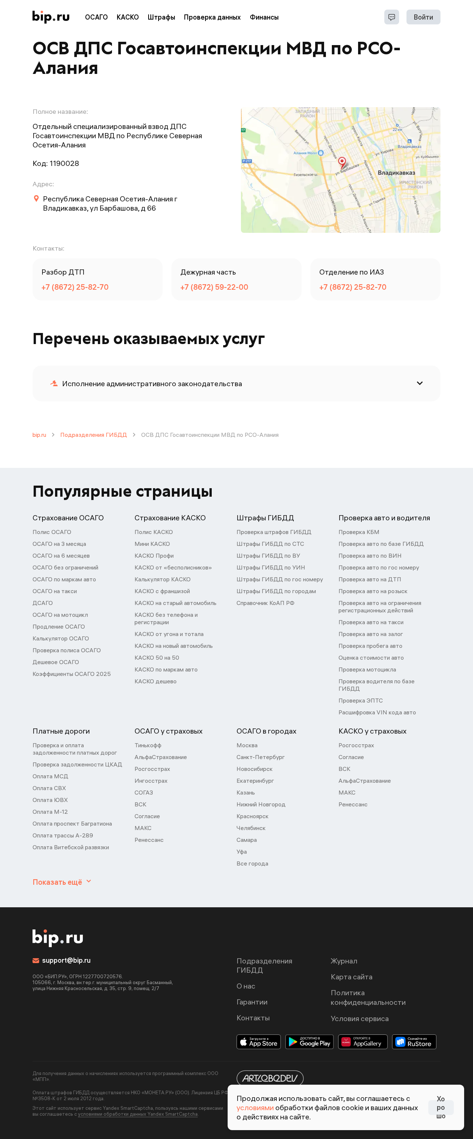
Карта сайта (351, 976)
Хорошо (441, 1107)
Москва (247, 745)
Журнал (344, 960)
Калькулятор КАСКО (163, 579)
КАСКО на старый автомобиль (176, 602)
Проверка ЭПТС (360, 700)
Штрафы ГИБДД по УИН (270, 567)
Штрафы (161, 17)
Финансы (264, 17)
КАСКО (128, 17)
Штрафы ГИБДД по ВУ (268, 555)
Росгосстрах (152, 768)
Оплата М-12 (50, 811)
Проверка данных (212, 17)
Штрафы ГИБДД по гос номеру (279, 579)
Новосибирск (254, 768)
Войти (423, 17)
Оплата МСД (50, 776)
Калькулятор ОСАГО (61, 638)
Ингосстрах (151, 780)
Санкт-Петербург (260, 757)
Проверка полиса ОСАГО (67, 650)
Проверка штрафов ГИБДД (274, 532)
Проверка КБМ (359, 532)
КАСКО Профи (154, 555)
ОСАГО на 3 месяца (59, 543)
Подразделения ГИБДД (93, 434)
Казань (245, 792)
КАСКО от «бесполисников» (173, 567)
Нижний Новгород (261, 804)
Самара (246, 839)
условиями (255, 1107)
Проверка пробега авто (370, 645)
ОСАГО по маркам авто (64, 579)
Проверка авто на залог (370, 634)
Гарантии (252, 1001)
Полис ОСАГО (52, 532)
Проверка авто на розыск (373, 591)
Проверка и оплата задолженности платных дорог (75, 748)
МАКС (143, 828)
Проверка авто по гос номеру (378, 567)
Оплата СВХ (49, 788)
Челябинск (251, 828)
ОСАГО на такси (55, 591)
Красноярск (252, 816)
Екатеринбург (255, 780)
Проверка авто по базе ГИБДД (381, 543)
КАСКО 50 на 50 (157, 657)
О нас (245, 985)
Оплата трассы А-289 (63, 835)
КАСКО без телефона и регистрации (166, 618)
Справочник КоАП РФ (265, 602)
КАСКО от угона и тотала (169, 634)
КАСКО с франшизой (162, 591)
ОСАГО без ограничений (65, 567)
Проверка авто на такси (371, 622)
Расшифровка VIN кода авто (377, 712)
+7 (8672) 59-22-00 (214, 287)
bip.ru (39, 434)
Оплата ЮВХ (50, 799)
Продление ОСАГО (59, 626)
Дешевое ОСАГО (56, 662)
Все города (252, 863)
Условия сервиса (360, 1018)
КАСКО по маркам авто (166, 669)
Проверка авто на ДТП (369, 579)
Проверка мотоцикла (367, 669)
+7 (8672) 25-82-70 (75, 287)
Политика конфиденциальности (368, 997)
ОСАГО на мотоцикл (60, 614)
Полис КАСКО (154, 532)
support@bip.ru (66, 960)
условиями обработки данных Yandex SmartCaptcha (138, 1114)
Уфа (241, 851)
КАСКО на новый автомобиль (174, 645)
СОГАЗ (144, 792)
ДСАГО (43, 602)
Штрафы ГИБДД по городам (276, 591)
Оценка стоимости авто (371, 657)
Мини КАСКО (152, 543)
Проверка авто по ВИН (370, 555)
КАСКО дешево (156, 681)
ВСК (140, 804)
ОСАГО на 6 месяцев (61, 555)
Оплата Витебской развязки (71, 847)
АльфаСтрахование (161, 757)
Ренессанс (149, 839)
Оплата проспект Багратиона (72, 823)
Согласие (147, 816)
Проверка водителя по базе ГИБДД (376, 684)
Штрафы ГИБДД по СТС (270, 543)
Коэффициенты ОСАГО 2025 (72, 673)
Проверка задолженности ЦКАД (77, 764)
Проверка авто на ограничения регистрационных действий (379, 606)
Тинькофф (148, 745)
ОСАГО (96, 17)
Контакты (253, 1017)
